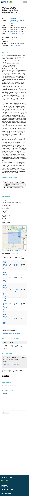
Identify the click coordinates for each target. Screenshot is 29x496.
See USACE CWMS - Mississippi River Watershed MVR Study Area (5, 317)
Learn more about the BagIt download (11, 333)
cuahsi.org (5, 482)
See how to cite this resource (17, 33)
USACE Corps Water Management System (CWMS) (14, 185)
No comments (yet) (15, 45)
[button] (24, 228)
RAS (5, 189)
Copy (24, 357)
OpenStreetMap (18, 250)
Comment (4, 393)
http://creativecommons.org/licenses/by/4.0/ (13, 374)
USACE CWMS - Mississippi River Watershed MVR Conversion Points (5, 290)
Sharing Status (23, 257)
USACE (17, 182)
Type (11, 257)
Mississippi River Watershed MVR (15, 187)
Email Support (4, 480)
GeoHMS (11, 182)
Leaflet (8, 250)
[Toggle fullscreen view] (25, 242)
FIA (4, 187)
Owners (17, 257)
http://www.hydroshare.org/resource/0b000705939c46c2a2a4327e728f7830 (12, 364)
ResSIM (5, 182)
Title (5, 257)
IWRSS (22, 182)
